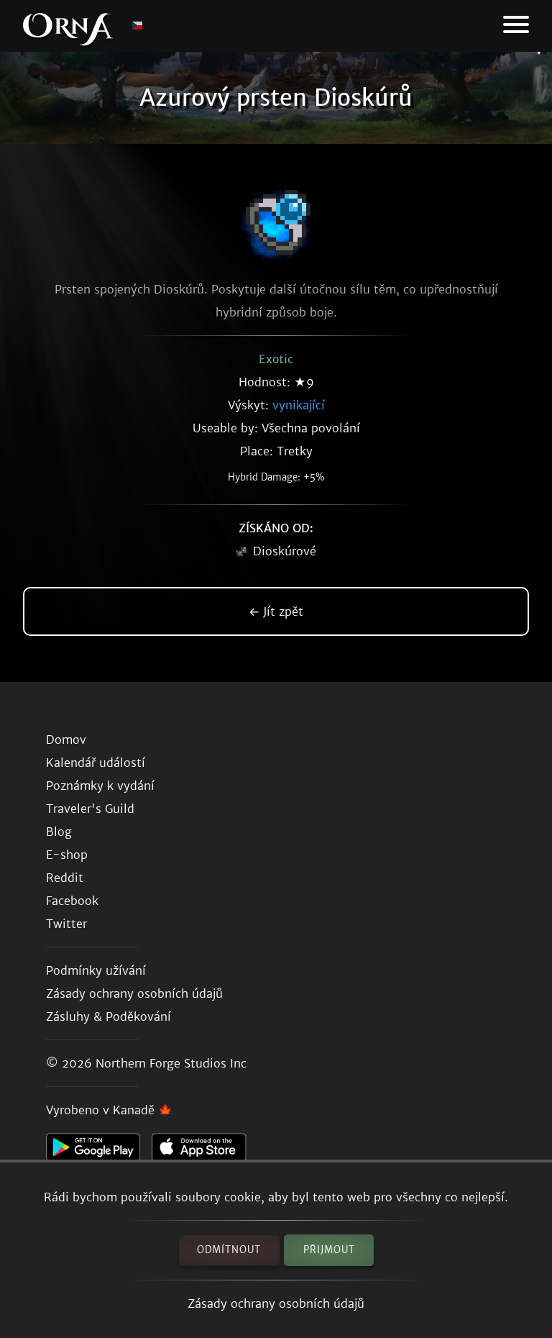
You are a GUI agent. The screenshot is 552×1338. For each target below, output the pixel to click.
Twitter (66, 923)
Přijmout (329, 1250)
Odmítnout (229, 1250)
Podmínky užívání (96, 970)
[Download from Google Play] (99, 1151)
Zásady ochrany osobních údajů (276, 1303)
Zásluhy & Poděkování (108, 1016)
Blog (59, 831)
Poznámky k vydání (100, 785)
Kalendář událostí (95, 762)
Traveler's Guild (90, 808)
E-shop (67, 854)
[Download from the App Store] (204, 1151)
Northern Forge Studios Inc (171, 1063)
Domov (66, 739)
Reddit (64, 877)
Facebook (72, 900)
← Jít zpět (276, 611)
